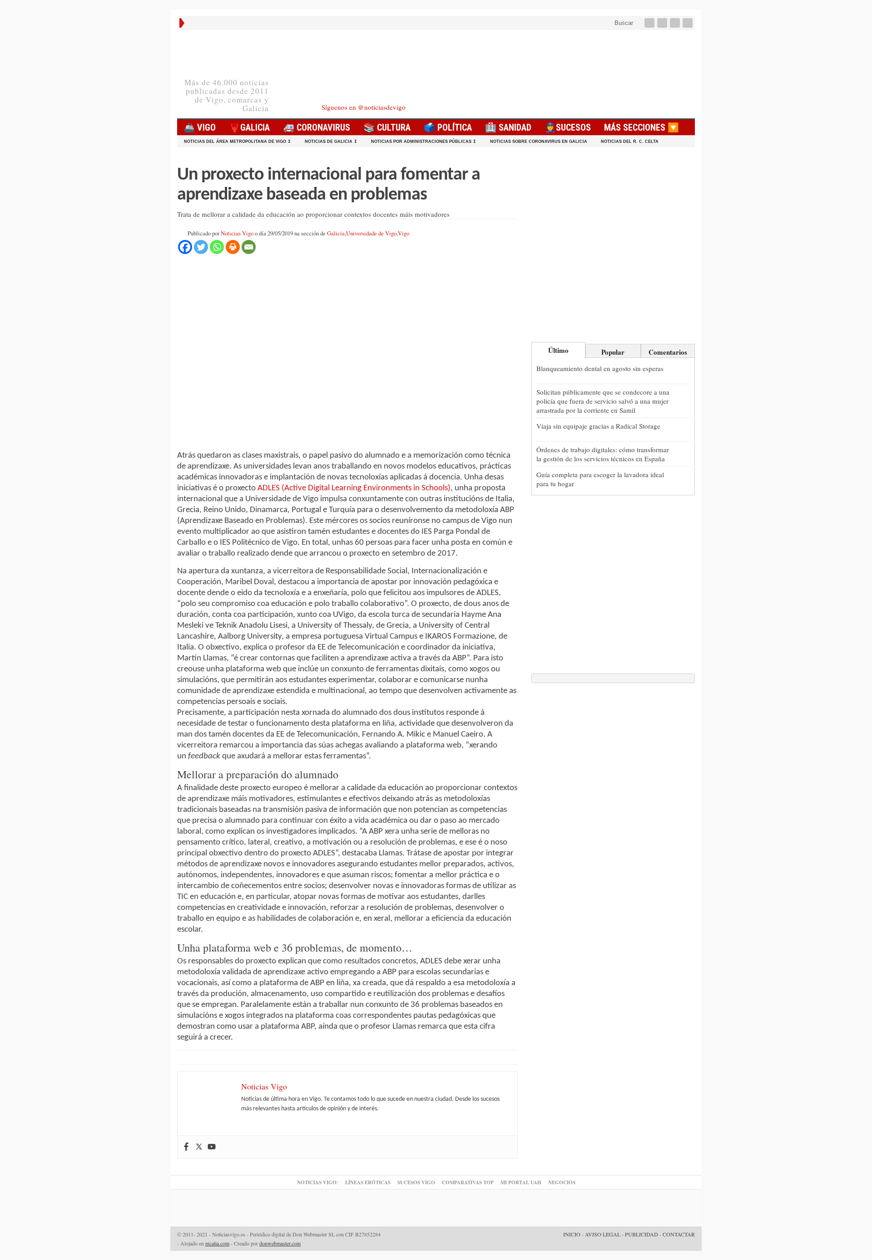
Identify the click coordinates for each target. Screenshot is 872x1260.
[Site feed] (688, 23)
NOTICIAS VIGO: (317, 1182)
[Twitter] (663, 23)
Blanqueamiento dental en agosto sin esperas (600, 368)
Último (558, 350)
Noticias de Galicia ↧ (331, 141)
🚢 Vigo (199, 127)
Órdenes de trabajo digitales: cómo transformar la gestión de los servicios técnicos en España (602, 454)
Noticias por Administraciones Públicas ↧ (423, 141)
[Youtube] (675, 23)
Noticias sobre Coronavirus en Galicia (538, 141)
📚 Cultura (387, 127)
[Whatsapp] (217, 247)
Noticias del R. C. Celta (630, 141)
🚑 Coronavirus (316, 127)
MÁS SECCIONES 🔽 (641, 127)
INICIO (571, 1234)
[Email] (249, 247)
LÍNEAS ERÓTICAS (368, 1182)
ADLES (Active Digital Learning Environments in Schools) (354, 488)
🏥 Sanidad (508, 127)
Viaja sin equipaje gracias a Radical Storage (598, 425)
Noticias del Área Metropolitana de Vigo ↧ (237, 141)
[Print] (233, 247)
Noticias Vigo (237, 233)
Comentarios (668, 352)
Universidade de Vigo (371, 233)
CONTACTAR (679, 1234)
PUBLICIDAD (641, 1234)
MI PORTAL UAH (520, 1182)
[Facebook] (650, 23)
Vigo (403, 233)
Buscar (623, 23)
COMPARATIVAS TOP (468, 1182)
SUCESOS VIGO (416, 1182)
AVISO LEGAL (602, 1234)
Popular (612, 352)
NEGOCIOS (561, 1182)
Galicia (336, 233)
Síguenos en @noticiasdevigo (364, 107)
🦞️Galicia (249, 127)
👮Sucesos (568, 127)
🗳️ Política (448, 127)
